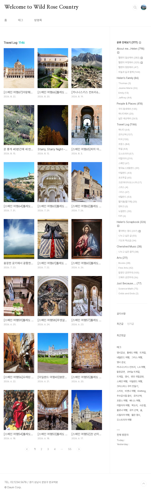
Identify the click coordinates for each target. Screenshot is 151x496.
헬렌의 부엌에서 (129, 62)
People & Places (130, 103)
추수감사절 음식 (124, 395)
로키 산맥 (133, 410)
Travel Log (127, 124)
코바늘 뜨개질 (133, 371)
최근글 (120, 323)
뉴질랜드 (124, 211)
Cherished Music (129, 246)
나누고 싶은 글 (127, 235)
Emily (123, 92)
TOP (144, 484)
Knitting (142, 391)
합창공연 (121, 371)
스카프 (120, 391)
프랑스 (124, 144)
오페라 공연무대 (128, 277)
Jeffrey (125, 97)
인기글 (130, 323)
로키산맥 (125, 134)
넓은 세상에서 (128, 118)
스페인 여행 (122, 381)
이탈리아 (125, 158)
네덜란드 (124, 196)
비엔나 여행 (130, 391)
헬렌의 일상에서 (129, 57)
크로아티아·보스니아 (130, 182)
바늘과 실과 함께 (129, 72)
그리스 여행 (136, 357)
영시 (127, 376)
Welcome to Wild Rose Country (41, 7)
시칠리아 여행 (123, 415)
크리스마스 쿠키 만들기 (127, 386)
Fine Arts (125, 267)
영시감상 (121, 352)
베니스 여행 (134, 400)
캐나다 (124, 129)
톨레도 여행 (132, 352)
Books (124, 263)
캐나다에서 (126, 113)
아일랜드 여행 (135, 381)
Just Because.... (129, 283)
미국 (123, 139)
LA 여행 (141, 367)
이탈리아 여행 (123, 405)
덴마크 (123, 206)
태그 (20, 20)
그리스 (123, 192)
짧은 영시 (135, 415)
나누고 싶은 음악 (128, 251)
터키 (122, 216)
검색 (135, 7)
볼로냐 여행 (122, 410)
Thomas (124, 83)
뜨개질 (143, 352)
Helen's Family (128, 78)
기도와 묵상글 (127, 240)
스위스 (123, 187)
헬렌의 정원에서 (128, 67)
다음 (79, 449)
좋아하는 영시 (128, 231)
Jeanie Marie (128, 88)
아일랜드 (125, 172)
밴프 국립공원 (137, 376)
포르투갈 (124, 177)
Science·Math (128, 288)
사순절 (143, 405)
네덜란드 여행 (123, 357)
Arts (122, 257)
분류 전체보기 (127, 42)
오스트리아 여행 (124, 419)
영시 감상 (121, 362)
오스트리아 (126, 153)
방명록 (38, 20)
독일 (123, 149)
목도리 (134, 405)
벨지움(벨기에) (127, 201)
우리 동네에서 (127, 108)
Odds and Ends (128, 293)
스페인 (123, 163)
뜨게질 (120, 376)
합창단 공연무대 (128, 272)
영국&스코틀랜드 (128, 168)
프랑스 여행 (122, 400)
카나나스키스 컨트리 (126, 367)
